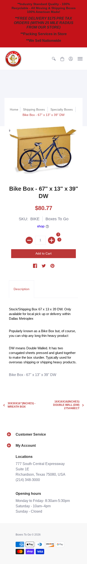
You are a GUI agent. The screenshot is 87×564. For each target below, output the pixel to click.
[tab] (21, 289)
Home (14, 109)
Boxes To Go (57, 219)
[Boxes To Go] (13, 59)
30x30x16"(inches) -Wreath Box (21, 405)
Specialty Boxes (61, 109)
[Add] (51, 240)
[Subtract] (29, 240)
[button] (54, 59)
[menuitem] (54, 59)
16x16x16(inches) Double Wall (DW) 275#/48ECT (66, 405)
